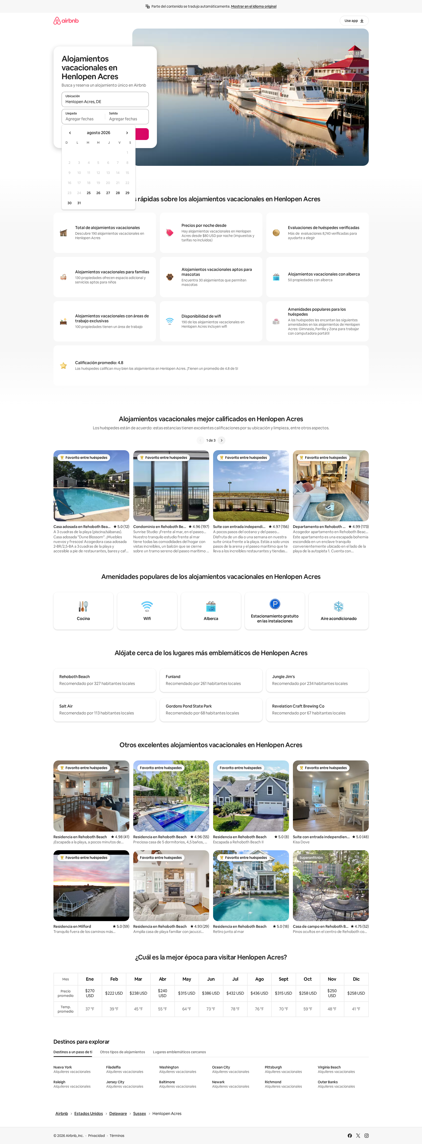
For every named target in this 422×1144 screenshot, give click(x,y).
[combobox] (105, 102)
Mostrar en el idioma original (253, 6)
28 (118, 193)
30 (70, 203)
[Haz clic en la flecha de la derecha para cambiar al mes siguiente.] (126, 132)
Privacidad (96, 1135)
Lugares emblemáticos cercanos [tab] (179, 1052)
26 (98, 193)
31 (79, 203)
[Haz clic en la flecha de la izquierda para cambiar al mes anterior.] (70, 132)
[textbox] (83, 119)
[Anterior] (200, 440)
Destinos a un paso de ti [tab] (72, 1052)
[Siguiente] (221, 440)
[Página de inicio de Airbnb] (66, 20)
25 (89, 193)
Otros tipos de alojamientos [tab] (122, 1052)
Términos (117, 1135)
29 (127, 193)
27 (108, 193)
